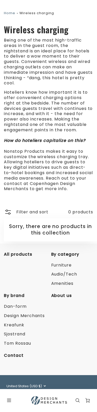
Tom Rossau (17, 343)
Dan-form (15, 306)
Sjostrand (14, 334)
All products (18, 254)
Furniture (61, 265)
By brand (14, 295)
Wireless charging (36, 13)
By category (65, 254)
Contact (14, 355)
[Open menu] (9, 400)
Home (9, 13)
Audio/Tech (64, 274)
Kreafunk (14, 325)
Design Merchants (24, 316)
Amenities (62, 283)
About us (61, 295)
